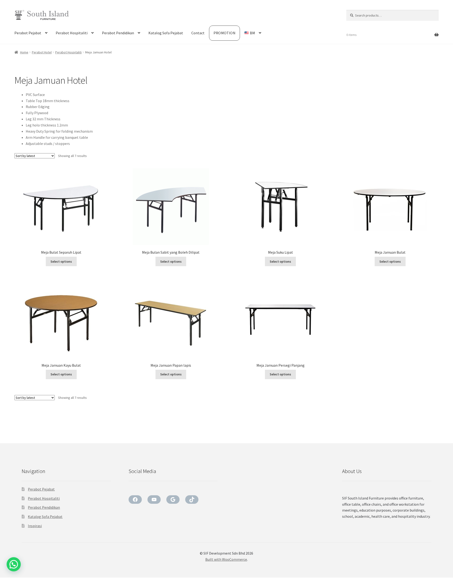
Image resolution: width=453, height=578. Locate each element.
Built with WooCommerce (226, 559)
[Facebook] (135, 499)
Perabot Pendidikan (118, 32)
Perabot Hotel (42, 52)
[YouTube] (154, 499)
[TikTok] (191, 499)
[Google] (173, 499)
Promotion (224, 32)
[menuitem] (253, 33)
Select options (61, 261)
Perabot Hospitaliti (72, 32)
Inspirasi (35, 525)
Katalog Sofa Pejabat (165, 32)
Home (24, 52)
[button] (14, 564)
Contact (198, 32)
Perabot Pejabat (27, 32)
